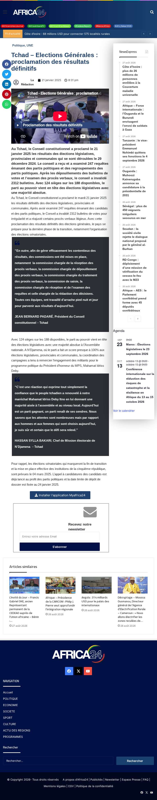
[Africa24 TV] (29, 11)
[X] (78, 671)
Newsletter (112, 779)
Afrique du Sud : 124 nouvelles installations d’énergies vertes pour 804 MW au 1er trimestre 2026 (89, 33)
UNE (30, 45)
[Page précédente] (131, 319)
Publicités (96, 779)
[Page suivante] (138, 319)
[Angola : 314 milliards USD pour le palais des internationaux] (97, 585)
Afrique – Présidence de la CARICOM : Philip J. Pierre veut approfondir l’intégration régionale (60, 603)
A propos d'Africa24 (75, 779)
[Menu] (5, 13)
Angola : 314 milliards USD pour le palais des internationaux (95, 601)
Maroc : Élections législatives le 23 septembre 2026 (138, 349)
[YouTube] (88, 671)
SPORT (7, 717)
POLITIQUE (10, 698)
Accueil (8, 692)
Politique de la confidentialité (94, 786)
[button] (6, 64)
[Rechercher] (152, 13)
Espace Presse (131, 779)
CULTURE (9, 724)
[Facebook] (69, 671)
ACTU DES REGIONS (16, 730)
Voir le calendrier (124, 410)
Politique (18, 45)
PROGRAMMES (13, 736)
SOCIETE (9, 711)
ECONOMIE (10, 705)
